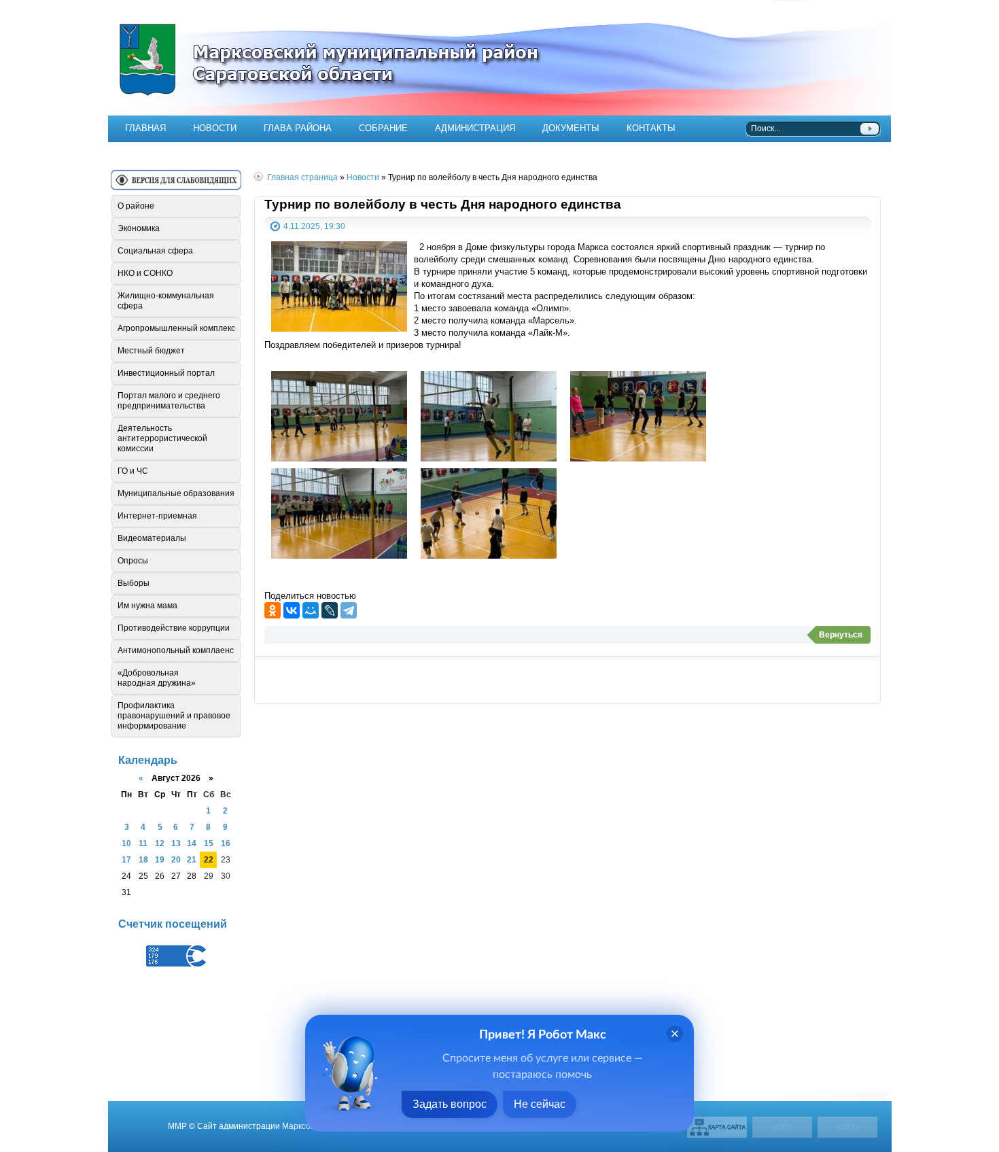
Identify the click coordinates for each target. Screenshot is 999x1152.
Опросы (133, 560)
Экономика (139, 228)
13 (176, 843)
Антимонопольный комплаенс (176, 650)
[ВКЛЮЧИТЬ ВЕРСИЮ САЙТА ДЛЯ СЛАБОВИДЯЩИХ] (176, 185)
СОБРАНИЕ (383, 128)
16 (225, 843)
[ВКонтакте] (291, 610)
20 (176, 859)
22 (208, 859)
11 (143, 843)
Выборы (134, 583)
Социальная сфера (155, 251)
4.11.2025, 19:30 (314, 226)
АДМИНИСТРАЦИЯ (475, 128)
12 (159, 843)
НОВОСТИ (214, 128)
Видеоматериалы (152, 538)
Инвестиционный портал (166, 373)
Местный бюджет (151, 350)
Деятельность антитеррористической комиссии (162, 438)
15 (208, 843)
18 (143, 859)
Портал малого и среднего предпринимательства (169, 401)
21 (191, 859)
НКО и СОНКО (145, 273)
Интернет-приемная (157, 516)
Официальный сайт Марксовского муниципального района (499, 58)
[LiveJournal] (329, 610)
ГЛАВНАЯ (145, 128)
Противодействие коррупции (174, 628)
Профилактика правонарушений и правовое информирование (174, 716)
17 (126, 859)
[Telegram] (348, 610)
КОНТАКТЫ (651, 128)
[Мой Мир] (310, 610)
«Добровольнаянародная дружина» (157, 678)
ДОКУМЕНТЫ (570, 128)
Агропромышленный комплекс (176, 328)
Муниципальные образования (176, 493)
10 (126, 843)
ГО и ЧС (133, 471)
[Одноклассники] (272, 610)
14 (191, 843)
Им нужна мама (147, 605)
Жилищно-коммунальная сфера (166, 301)
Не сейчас (539, 1104)
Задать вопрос (450, 1104)
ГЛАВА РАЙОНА (298, 128)
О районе (136, 206)
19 (159, 859)
